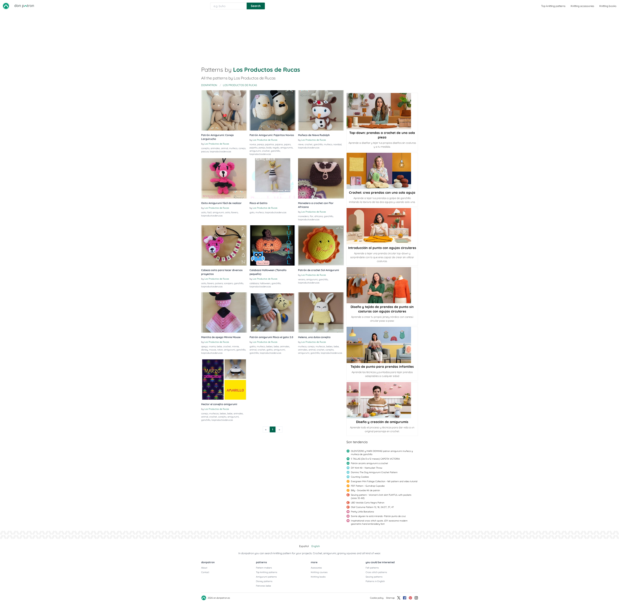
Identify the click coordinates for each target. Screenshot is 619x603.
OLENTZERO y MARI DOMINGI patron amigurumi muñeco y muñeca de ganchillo (382, 453)
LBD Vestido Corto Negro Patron (367, 502)
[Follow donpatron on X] (398, 597)
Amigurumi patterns (266, 576)
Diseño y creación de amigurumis (382, 422)
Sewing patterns (374, 576)
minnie (235, 346)
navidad (337, 144)
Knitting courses (319, 572)
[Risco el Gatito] (272, 178)
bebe (219, 346)
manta (212, 346)
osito (203, 212)
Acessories (316, 567)
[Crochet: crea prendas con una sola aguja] (382, 171)
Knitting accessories (582, 6)
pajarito (253, 147)
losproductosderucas (220, 151)
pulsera (219, 283)
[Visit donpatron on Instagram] (416, 597)
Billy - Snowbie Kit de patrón (365, 490)
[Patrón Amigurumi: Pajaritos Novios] (272, 110)
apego (204, 346)
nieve (301, 144)
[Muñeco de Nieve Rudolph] (321, 110)
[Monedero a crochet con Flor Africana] (321, 178)
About (204, 567)
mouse (212, 349)
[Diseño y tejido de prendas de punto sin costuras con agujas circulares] (382, 285)
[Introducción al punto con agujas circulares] (382, 226)
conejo (242, 148)
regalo (276, 147)
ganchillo (275, 150)
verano (301, 279)
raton (220, 349)
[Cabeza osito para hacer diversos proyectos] (224, 245)
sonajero (228, 283)
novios (253, 144)
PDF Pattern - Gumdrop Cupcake (368, 485)
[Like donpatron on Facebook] (404, 597)
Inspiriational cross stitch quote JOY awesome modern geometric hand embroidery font (379, 522)
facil (209, 212)
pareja (260, 144)
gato (252, 212)
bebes (269, 346)
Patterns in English (375, 581)
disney (204, 349)
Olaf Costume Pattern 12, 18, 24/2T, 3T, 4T (372, 507)
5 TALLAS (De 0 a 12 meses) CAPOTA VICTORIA (375, 458)
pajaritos (269, 144)
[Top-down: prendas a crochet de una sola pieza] (382, 111)
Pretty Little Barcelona (362, 511)
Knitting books (607, 6)
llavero (234, 212)
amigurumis (286, 147)
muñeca (302, 346)
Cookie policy (376, 597)
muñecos (320, 346)
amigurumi (255, 150)
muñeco (233, 148)
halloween (265, 283)
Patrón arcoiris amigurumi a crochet (369, 463)
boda (268, 147)
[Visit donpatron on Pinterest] (410, 597)
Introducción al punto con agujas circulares (382, 248)
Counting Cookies (360, 476)
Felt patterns (372, 567)
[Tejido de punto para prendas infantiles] (382, 345)
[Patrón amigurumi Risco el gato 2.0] (272, 312)
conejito (205, 148)
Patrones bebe (263, 585)
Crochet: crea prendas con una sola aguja (382, 192)
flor (311, 216)
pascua (205, 151)
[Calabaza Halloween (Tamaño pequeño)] (272, 245)
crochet (266, 150)
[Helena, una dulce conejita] (321, 312)
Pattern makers (264, 567)
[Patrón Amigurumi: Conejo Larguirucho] (224, 110)
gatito (253, 346)
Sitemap (390, 597)
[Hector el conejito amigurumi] (224, 379)
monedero (303, 216)
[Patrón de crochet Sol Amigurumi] (321, 245)
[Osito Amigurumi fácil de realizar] (224, 178)
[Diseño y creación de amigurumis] (382, 400)
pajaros (279, 144)
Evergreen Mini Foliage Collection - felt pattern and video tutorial (384, 481)
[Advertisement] (309, 36)
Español (304, 546)
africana (318, 216)
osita (227, 212)
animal (224, 148)
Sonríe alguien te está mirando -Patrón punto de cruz (378, 516)
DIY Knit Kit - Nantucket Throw (366, 467)
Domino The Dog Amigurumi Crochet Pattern (374, 472)
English (315, 546)
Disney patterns (264, 581)
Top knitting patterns (553, 6)
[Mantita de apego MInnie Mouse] (224, 312)
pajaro (287, 144)
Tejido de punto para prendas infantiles (382, 367)
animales (215, 148)
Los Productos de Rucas (216, 143)
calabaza (254, 283)
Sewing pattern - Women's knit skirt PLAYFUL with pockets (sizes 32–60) (381, 496)
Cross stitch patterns (376, 572)
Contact (205, 572)
